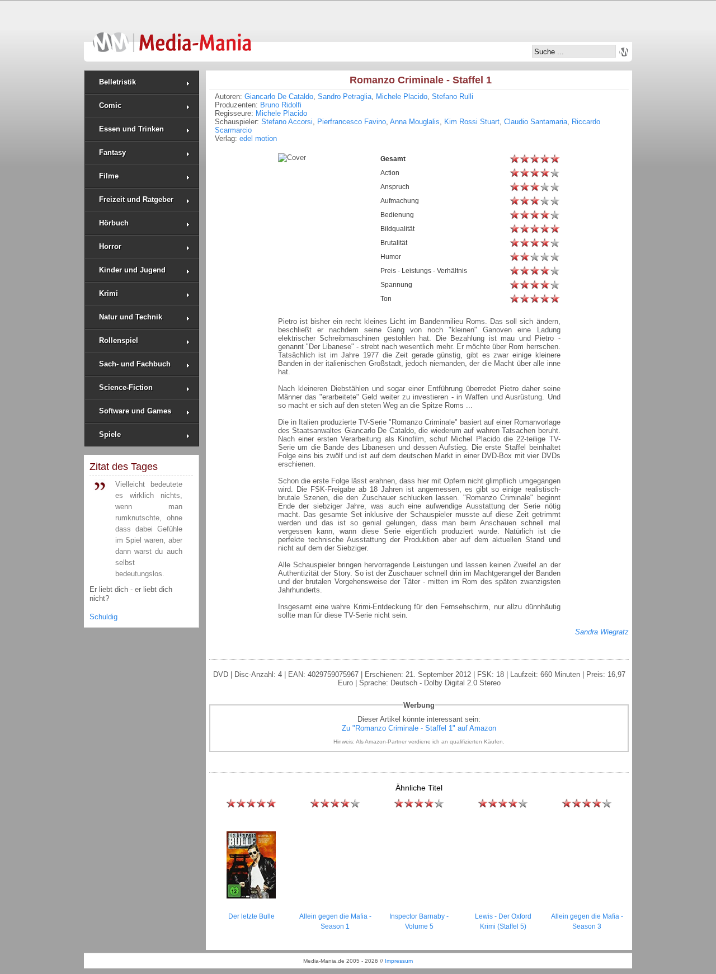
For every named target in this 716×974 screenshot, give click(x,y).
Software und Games (135, 411)
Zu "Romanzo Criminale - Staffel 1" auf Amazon (419, 728)
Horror (110, 246)
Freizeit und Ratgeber (136, 199)
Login (623, 52)
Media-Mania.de (172, 37)
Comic (110, 105)
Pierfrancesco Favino (351, 121)
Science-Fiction (126, 387)
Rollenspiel (118, 340)
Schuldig (103, 617)
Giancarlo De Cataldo (278, 96)
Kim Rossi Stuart (472, 121)
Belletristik (117, 82)
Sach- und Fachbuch (135, 364)
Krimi (108, 293)
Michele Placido (401, 96)
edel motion (258, 138)
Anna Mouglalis (415, 121)
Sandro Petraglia (344, 96)
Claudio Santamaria (535, 121)
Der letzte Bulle (251, 916)
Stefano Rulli (452, 96)
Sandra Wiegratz (602, 632)
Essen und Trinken (131, 129)
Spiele (110, 434)
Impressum (399, 961)
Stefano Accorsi (287, 121)
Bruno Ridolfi (281, 105)
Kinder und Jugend (132, 270)
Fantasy (112, 152)
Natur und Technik (130, 317)
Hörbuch (114, 223)
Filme (109, 176)
